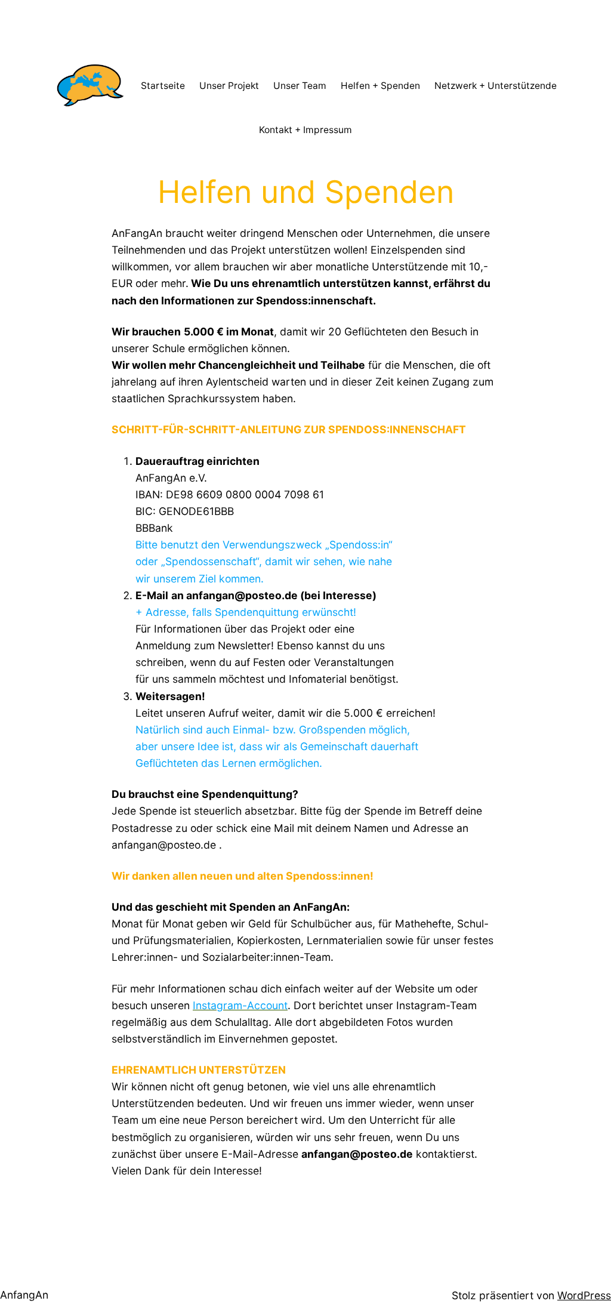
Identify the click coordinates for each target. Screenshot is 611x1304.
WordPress (584, 1295)
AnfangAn (24, 1294)
